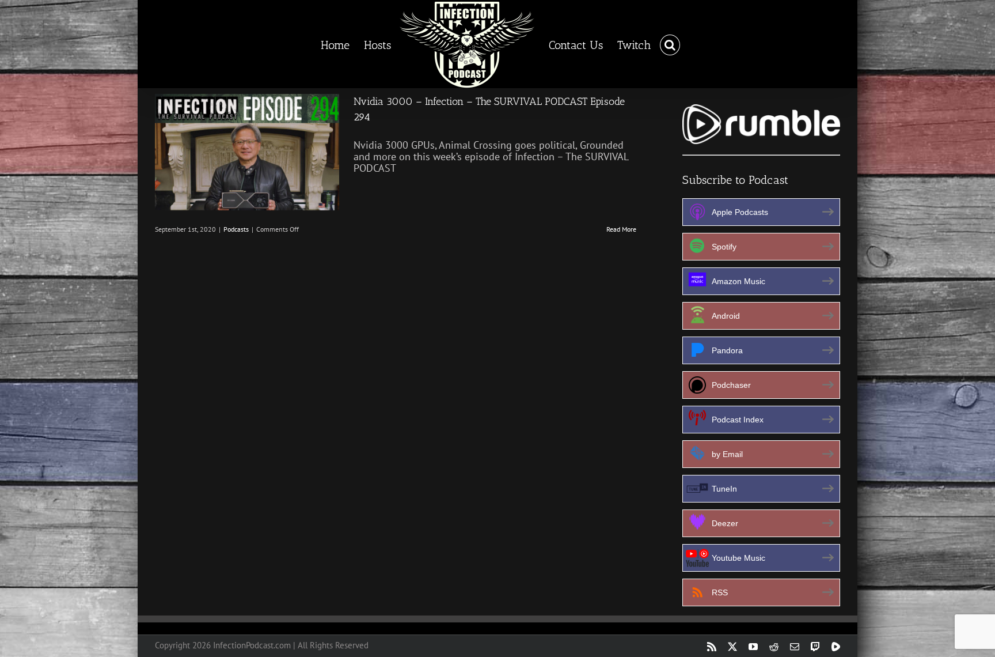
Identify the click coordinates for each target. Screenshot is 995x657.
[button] (660, 44)
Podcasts (236, 229)
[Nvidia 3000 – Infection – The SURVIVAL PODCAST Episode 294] (247, 152)
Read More (621, 229)
